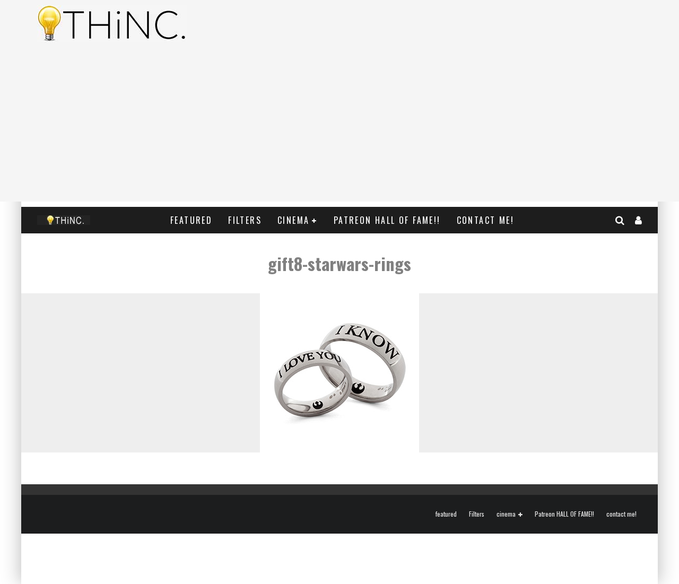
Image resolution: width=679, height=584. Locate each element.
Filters (245, 220)
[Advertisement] (339, 127)
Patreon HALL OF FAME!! (387, 220)
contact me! (485, 220)
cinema (293, 220)
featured (191, 220)
